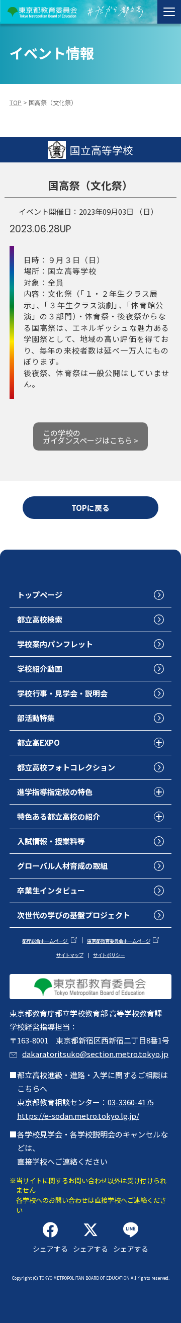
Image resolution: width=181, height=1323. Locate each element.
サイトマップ (69, 954)
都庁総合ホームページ (45, 940)
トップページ (39, 594)
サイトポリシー (109, 954)
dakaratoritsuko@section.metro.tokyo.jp (95, 1053)
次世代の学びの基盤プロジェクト (73, 915)
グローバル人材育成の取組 (62, 865)
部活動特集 (36, 718)
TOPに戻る (90, 507)
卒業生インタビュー (51, 890)
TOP (16, 102)
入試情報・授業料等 (51, 841)
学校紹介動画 (39, 668)
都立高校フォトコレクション (66, 767)
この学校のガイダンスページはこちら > (90, 436)
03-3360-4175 (131, 1102)
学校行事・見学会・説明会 (62, 693)
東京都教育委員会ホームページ (118, 940)
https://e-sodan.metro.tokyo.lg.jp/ (78, 1115)
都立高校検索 (39, 619)
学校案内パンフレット (55, 644)
